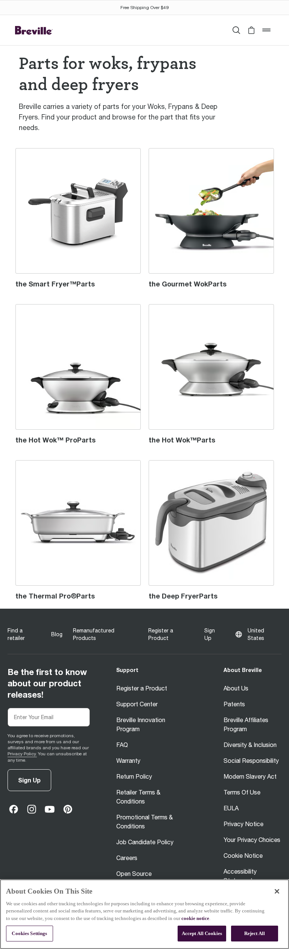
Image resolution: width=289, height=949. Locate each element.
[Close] (277, 891)
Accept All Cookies (202, 933)
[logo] (34, 30)
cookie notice (195, 918)
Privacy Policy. (22, 753)
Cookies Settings (29, 933)
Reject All (254, 933)
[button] (251, 30)
